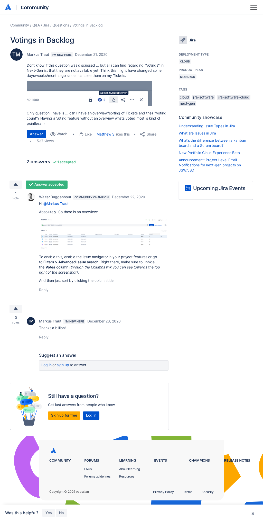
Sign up (63, 365)
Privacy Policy (163, 492)
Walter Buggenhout (55, 197)
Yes (48, 512)
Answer (36, 134)
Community (35, 7)
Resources (126, 476)
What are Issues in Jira (197, 133)
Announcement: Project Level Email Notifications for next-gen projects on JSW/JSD (210, 165)
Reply (44, 290)
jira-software (203, 97)
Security (208, 492)
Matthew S (105, 134)
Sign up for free (64, 415)
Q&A (36, 25)
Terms (187, 492)
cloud (184, 97)
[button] (89, 93)
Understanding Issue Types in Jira (207, 126)
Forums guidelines (97, 476)
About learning (129, 469)
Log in (46, 365)
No (61, 512)
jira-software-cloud (233, 97)
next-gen (187, 103)
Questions (60, 25)
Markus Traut (38, 54)
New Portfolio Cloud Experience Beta (209, 152)
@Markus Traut (56, 203)
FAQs (88, 469)
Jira (46, 25)
